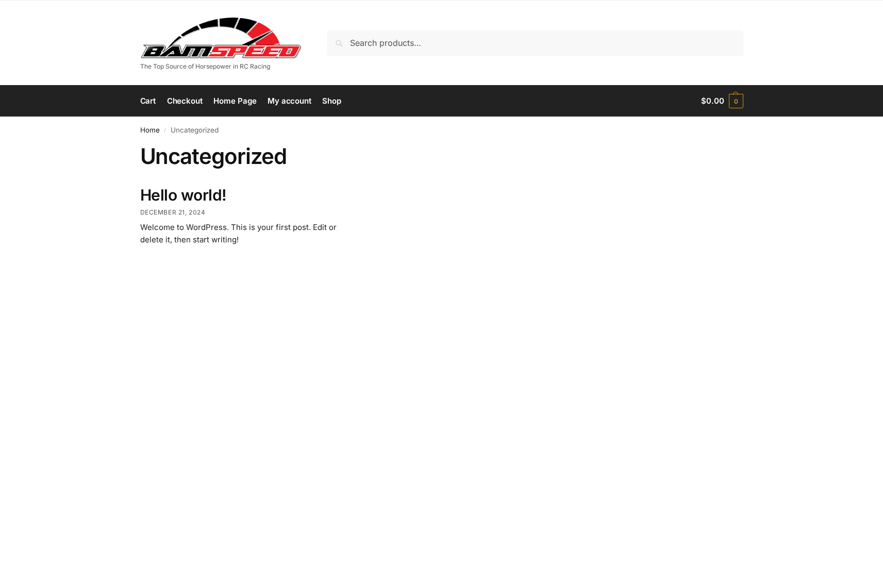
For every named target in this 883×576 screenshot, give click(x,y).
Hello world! (183, 195)
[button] (722, 101)
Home (150, 130)
